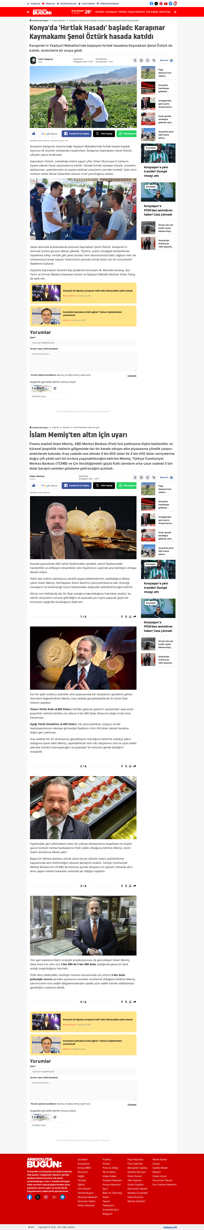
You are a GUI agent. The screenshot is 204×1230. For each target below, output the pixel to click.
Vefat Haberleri (86, 1205)
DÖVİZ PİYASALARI (68, 4)
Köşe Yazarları (135, 1159)
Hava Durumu (135, 1197)
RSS (32, 1227)
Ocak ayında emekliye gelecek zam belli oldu (164, 119)
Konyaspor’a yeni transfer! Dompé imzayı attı (156, 171)
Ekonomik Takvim (137, 1188)
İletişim (157, 1172)
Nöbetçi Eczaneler (138, 1192)
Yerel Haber (109, 1172)
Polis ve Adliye (110, 1167)
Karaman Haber (87, 1201)
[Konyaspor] (158, 153)
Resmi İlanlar (160, 1159)
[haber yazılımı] (170, 1227)
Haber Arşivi (159, 1176)
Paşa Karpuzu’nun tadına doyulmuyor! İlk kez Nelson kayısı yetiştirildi (165, 72)
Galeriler (55, 427)
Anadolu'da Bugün (40, 20)
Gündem (83, 1159)
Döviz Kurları (135, 1176)
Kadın (106, 1197)
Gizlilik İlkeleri (160, 1167)
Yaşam (106, 1201)
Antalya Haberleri (112, 1180)
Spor (105, 1188)
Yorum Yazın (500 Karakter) (44, 348)
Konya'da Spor (111, 1209)
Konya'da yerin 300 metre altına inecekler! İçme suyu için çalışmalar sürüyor (166, 134)
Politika (107, 1159)
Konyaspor (84, 1163)
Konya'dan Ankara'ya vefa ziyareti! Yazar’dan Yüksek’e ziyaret (165, 243)
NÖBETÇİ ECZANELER (109, 4)
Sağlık (81, 1176)
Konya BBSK (84, 1167)
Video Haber (110, 1176)
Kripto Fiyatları (136, 1184)
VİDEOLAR (50, 4)
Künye (156, 1163)
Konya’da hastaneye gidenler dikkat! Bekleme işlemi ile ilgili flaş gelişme (165, 88)
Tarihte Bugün (86, 1192)
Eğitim (81, 1184)
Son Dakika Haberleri (165, 1184)
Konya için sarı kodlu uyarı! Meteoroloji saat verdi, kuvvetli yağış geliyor (165, 228)
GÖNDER (132, 376)
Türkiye (82, 1180)
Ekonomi (66, 427)
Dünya (106, 1163)
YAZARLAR (35, 4)
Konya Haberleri (59, 20)
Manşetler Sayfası (138, 1167)
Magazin (107, 1213)
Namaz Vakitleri (136, 1201)
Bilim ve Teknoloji (112, 1192)
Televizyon (108, 1205)
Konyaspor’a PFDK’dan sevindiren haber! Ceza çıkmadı (158, 210)
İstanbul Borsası (137, 1172)
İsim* (33, 337)
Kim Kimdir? (84, 1188)
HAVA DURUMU (88, 4)
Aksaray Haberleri (88, 1197)
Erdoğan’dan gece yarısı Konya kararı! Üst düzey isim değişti (166, 103)
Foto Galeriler (135, 1163)
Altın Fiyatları (135, 1180)
